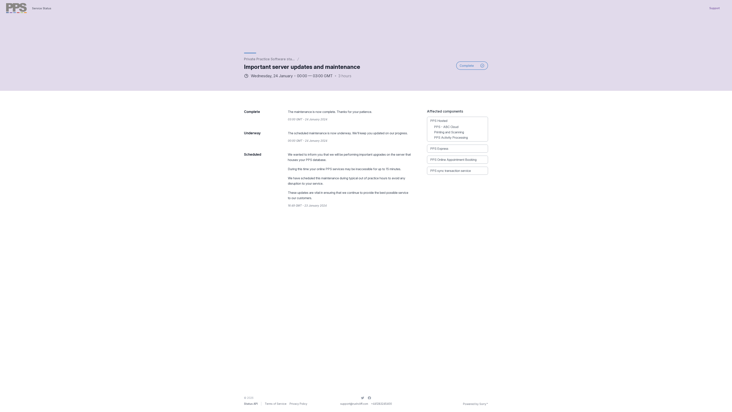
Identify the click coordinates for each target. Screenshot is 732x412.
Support (714, 8)
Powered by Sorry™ (475, 404)
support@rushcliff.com (354, 403)
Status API (251, 403)
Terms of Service (276, 403)
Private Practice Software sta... (269, 59)
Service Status (41, 8)
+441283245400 (381, 403)
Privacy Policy (298, 403)
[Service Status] (16, 8)
